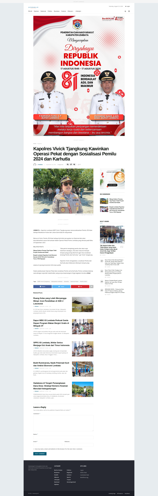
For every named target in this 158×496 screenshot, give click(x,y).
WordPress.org (84, 477)
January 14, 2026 (44, 306)
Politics (50, 11)
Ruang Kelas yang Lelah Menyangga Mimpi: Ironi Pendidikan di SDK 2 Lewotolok (49, 301)
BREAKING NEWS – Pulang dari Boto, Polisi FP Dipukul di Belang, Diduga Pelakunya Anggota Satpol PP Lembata (115, 291)
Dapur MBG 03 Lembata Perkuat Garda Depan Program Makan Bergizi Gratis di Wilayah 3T (51, 323)
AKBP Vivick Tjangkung (44, 281)
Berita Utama (58, 470)
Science (63, 11)
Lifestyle (78, 11)
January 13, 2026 (44, 328)
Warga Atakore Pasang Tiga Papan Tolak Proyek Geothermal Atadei (116, 200)
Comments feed (84, 475)
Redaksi (40, 164)
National (43, 11)
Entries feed (83, 472)
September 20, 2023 (51, 164)
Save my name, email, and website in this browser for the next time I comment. (59, 449)
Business (56, 11)
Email (35, 441)
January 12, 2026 (44, 368)
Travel (69, 479)
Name (35, 434)
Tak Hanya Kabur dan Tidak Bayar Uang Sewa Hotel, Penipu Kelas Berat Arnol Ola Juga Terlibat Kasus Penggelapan (108, 249)
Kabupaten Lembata (56, 281)
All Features (120, 493)
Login (128, 6)
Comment (36, 413)
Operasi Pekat (74, 281)
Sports (69, 477)
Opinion (36, 11)
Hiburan (70, 11)
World (30, 11)
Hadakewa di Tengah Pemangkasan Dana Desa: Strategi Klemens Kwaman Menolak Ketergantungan (50, 386)
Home (34, 143)
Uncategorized (71, 482)
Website (67, 441)
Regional (40, 143)
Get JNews (127, 493)
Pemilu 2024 (83, 281)
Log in (82, 470)
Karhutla (66, 281)
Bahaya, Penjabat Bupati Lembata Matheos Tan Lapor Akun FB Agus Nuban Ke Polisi (113, 282)
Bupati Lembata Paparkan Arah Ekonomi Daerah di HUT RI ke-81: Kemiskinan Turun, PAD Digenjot (45, 256)
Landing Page (112, 493)
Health (56, 475)
